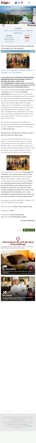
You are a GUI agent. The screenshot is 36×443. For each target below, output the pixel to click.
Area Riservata (9, 411)
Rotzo (24, 13)
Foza (20, 12)
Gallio (23, 12)
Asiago (13, 12)
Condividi (20, 230)
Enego (16, 12)
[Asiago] (5, 2)
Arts (10, 30)
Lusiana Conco (14, 13)
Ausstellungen (29, 30)
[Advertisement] (18, 317)
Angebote (6, 30)
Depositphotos (29, 426)
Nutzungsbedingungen (23, 424)
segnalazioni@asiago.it (19, 420)
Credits (27, 411)
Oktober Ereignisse (9, 41)
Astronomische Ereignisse (18, 30)
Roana (20, 13)
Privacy (15, 424)
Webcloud (10, 424)
